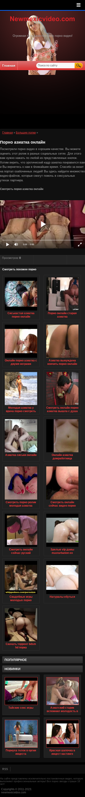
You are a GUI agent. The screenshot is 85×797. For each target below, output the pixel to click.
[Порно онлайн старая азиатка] (62, 310)
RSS (5, 769)
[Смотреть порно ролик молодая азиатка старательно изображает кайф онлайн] (21, 499)
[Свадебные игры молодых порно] (21, 594)
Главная (8, 65)
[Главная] (43, 21)
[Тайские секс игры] (21, 691)
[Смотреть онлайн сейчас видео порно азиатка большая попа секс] (62, 499)
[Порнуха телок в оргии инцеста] (21, 734)
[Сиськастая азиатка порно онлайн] (21, 310)
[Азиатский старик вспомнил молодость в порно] (62, 691)
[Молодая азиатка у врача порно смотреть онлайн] (21, 405)
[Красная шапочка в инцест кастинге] (62, 734)
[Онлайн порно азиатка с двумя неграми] (21, 358)
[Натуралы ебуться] (62, 594)
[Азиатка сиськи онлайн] (21, 452)
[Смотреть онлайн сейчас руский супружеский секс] (21, 547)
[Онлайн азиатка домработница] (62, 452)
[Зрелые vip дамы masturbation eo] (62, 547)
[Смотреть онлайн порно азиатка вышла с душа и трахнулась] (62, 405)
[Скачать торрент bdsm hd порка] (21, 641)
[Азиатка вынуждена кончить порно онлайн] (62, 358)
